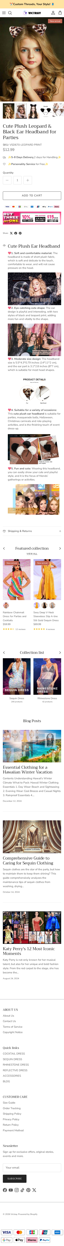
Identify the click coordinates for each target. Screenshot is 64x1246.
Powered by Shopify (27, 1214)
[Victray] (32, 12)
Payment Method (13, 1130)
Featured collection (32, 548)
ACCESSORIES (12, 1076)
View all (32, 553)
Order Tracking (12, 1108)
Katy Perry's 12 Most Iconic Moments (29, 951)
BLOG (6, 1081)
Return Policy (11, 1125)
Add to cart (32, 195)
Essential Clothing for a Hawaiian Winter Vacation (27, 770)
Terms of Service (12, 1027)
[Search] (12, 13)
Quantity (8, 172)
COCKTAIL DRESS (14, 1053)
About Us (8, 1015)
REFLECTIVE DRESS (15, 1070)
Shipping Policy (12, 1113)
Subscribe (14, 1178)
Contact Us (9, 1021)
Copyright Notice (13, 1032)
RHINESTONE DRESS (16, 1064)
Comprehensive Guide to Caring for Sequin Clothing (28, 860)
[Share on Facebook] (15, 233)
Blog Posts (32, 721)
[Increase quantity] (27, 180)
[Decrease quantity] (7, 180)
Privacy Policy (11, 1119)
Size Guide (9, 1102)
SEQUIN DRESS (12, 1059)
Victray (14, 1214)
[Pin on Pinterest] (20, 233)
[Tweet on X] (11, 233)
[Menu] (4, 13)
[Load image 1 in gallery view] (32, 59)
